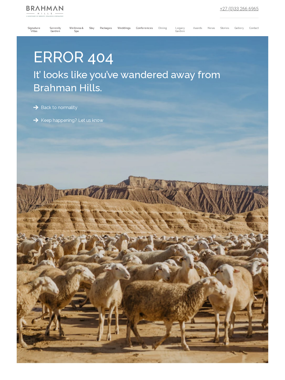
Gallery (239, 27)
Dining (162, 27)
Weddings (124, 27)
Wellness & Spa (76, 29)
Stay (91, 27)
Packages (106, 27)
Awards (197, 27)
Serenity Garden (55, 29)
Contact (254, 27)
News (211, 27)
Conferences (144, 27)
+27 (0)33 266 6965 (239, 8)
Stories (224, 27)
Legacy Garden (180, 29)
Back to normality (59, 107)
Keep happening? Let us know (72, 120)
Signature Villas (34, 29)
